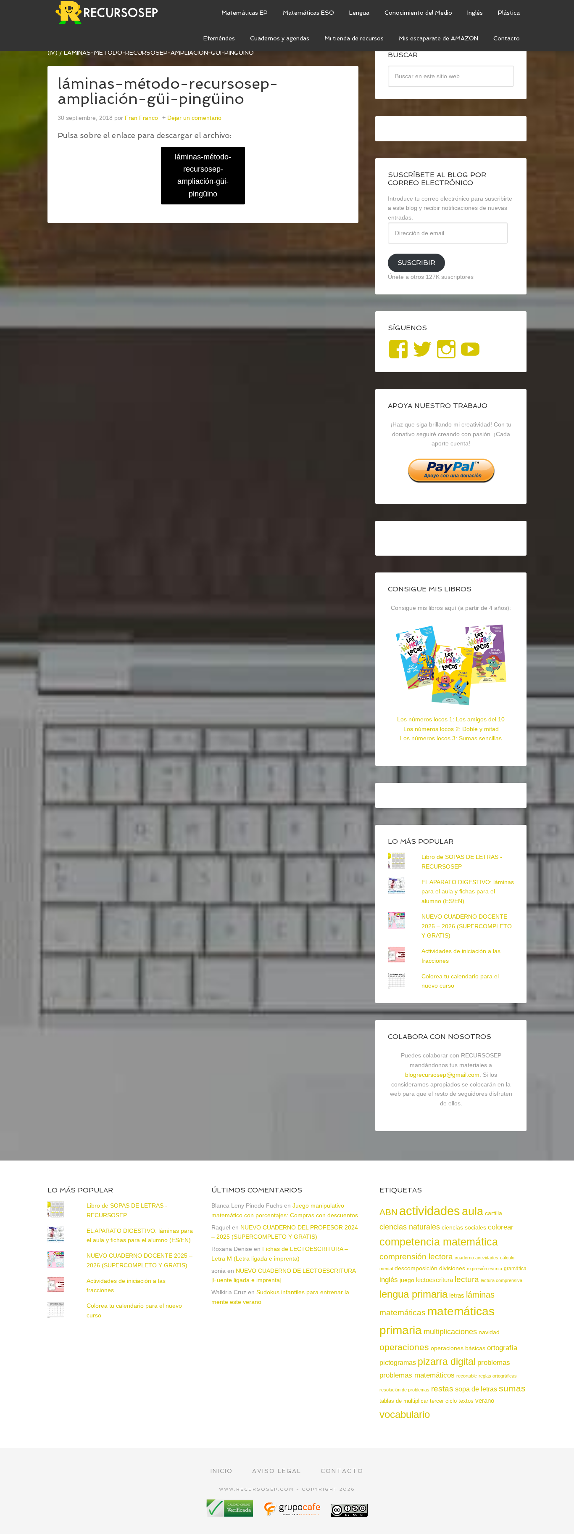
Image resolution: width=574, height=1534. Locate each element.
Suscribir (416, 263)
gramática (515, 1269)
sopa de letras (476, 1389)
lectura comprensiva (501, 1280)
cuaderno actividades (476, 1257)
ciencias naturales (409, 1227)
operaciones (404, 1347)
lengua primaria (413, 1294)
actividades (429, 1211)
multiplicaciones (450, 1331)
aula (472, 1211)
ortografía (502, 1348)
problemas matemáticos (417, 1375)
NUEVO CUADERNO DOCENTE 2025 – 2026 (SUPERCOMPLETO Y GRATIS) (466, 926)
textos (466, 1401)
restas (442, 1388)
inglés (388, 1279)
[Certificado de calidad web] (230, 1513)
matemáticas (402, 1312)
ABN (388, 1212)
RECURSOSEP (110, 12)
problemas (493, 1363)
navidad (489, 1332)
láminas (480, 1294)
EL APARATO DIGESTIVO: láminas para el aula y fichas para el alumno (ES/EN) (467, 892)
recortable (466, 1375)
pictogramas (397, 1362)
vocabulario (404, 1414)
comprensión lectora (416, 1256)
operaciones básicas (458, 1348)
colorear (500, 1227)
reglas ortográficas (498, 1375)
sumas (512, 1388)
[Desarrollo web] (292, 1513)
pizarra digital (447, 1361)
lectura (467, 1279)
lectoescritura (434, 1280)
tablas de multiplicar (403, 1401)
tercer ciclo (443, 1401)
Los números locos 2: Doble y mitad (451, 729)
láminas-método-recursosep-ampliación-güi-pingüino (203, 175)
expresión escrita (484, 1268)
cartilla (493, 1213)
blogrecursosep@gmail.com (442, 1074)
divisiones (452, 1268)
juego (407, 1280)
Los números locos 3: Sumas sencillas (451, 738)
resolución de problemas (404, 1389)
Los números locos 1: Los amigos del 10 (451, 719)
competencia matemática (438, 1242)
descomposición (416, 1268)
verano (484, 1400)
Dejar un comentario (194, 117)
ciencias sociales (464, 1227)
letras (456, 1295)
